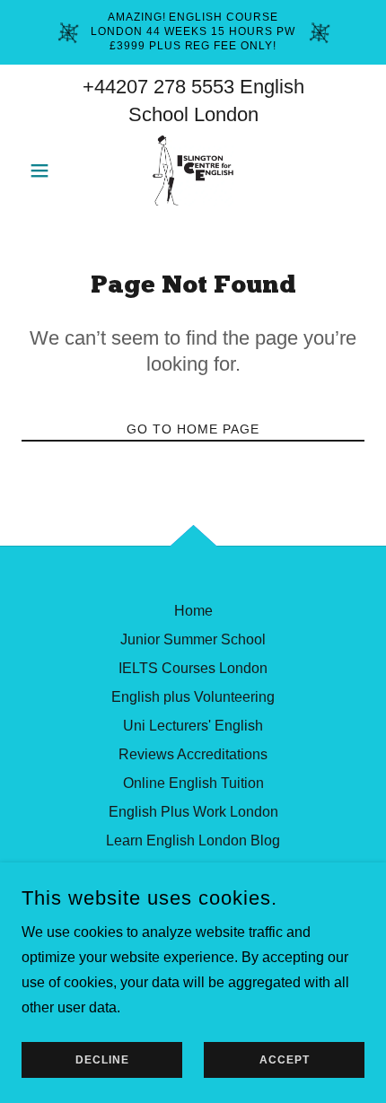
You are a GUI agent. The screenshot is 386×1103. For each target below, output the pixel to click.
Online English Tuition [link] (193, 783)
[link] (193, 170)
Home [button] (193, 610)
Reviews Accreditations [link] (193, 754)
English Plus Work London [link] (193, 811)
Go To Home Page (193, 429)
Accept (284, 1060)
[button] (47, 170)
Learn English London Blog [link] (193, 840)
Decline (102, 1060)
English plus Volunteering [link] (193, 697)
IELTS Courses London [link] (193, 668)
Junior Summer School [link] (193, 639)
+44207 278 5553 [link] (158, 86)
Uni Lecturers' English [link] (193, 725)
